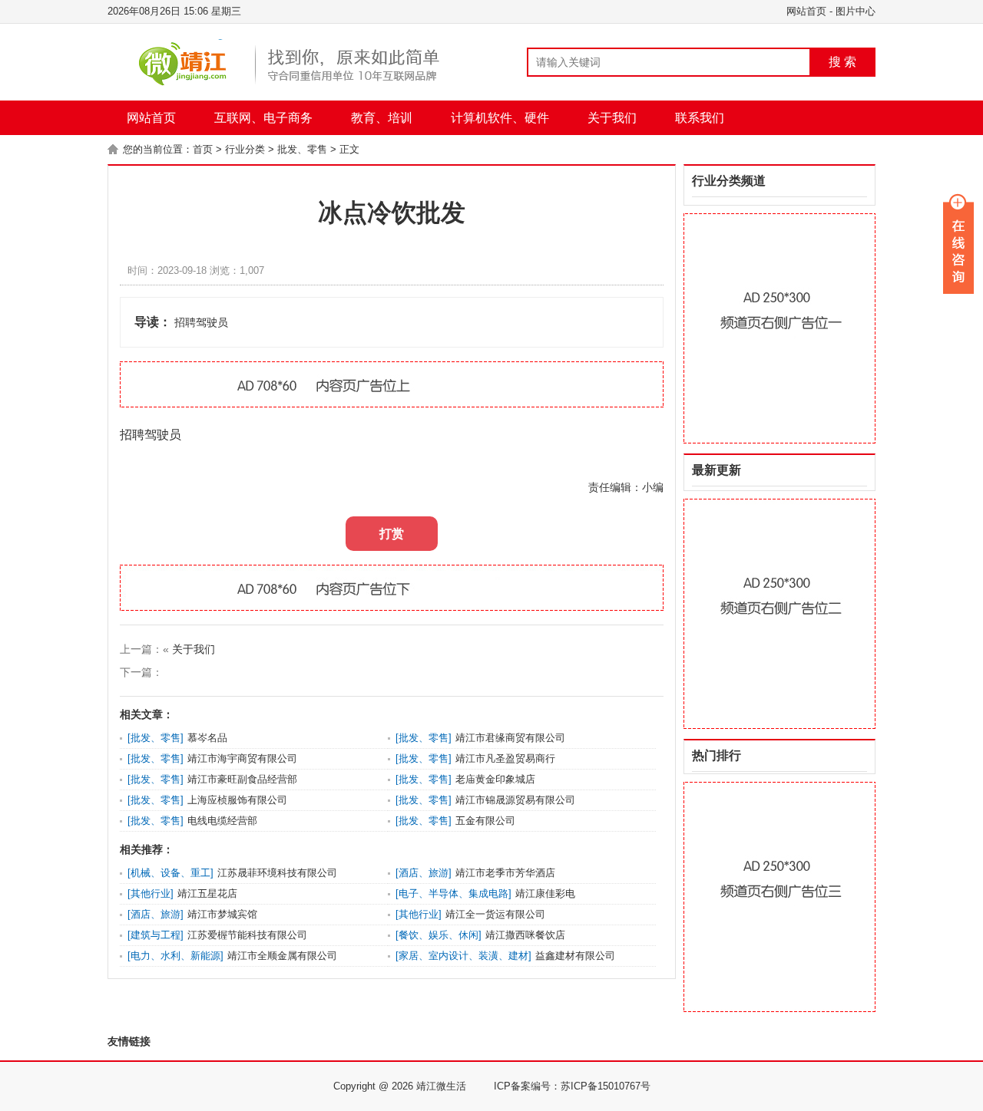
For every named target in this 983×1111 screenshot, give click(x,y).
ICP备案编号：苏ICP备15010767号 (572, 1086)
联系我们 (699, 117)
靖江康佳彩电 (545, 893)
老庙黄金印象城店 (495, 779)
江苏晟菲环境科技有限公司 (277, 873)
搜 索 (842, 61)
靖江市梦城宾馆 (222, 914)
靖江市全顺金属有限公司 (282, 955)
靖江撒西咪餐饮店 (525, 935)
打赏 (391, 533)
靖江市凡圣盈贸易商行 (505, 758)
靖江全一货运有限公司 (495, 914)
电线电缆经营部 (222, 820)
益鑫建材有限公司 (575, 955)
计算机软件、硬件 (500, 117)
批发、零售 (302, 149)
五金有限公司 (485, 820)
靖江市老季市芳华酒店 (505, 873)
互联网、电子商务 (263, 117)
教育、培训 (381, 117)
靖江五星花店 (207, 893)
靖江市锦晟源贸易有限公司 (515, 800)
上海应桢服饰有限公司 (237, 800)
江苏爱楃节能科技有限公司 (247, 935)
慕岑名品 (207, 737)
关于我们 (612, 117)
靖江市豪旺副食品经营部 (242, 779)
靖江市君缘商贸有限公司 (510, 737)
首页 (203, 149)
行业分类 (245, 149)
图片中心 (855, 11)
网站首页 (806, 11)
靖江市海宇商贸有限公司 (242, 758)
